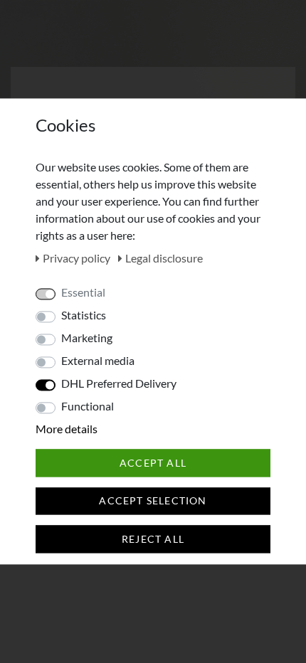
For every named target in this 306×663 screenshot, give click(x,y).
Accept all (153, 463)
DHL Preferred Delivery (118, 383)
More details (66, 428)
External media (97, 360)
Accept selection (152, 501)
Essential (83, 292)
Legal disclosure (164, 258)
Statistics (83, 315)
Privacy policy (77, 258)
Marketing (86, 337)
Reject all (153, 539)
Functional (87, 406)
